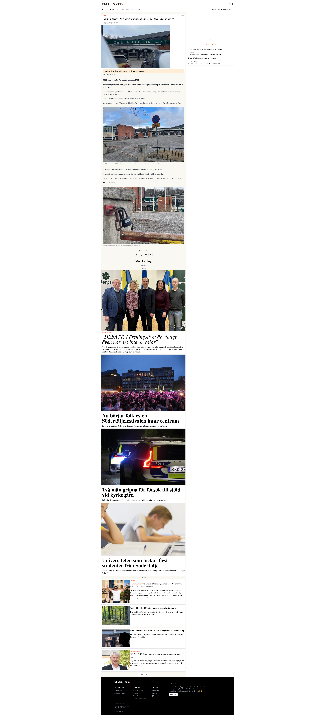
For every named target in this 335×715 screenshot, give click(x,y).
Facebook (156, 696)
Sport (134, 9)
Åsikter (128, 9)
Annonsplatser (118, 690)
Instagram (156, 690)
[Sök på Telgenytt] (229, 4)
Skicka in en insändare (139, 698)
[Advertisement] (210, 26)
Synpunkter (136, 696)
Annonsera (136, 693)
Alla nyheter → (143, 674)
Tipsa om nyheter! (138, 690)
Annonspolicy (119, 703)
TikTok (155, 693)
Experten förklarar (119, 693)
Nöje (139, 9)
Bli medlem (173, 694)
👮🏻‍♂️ (120, 9)
